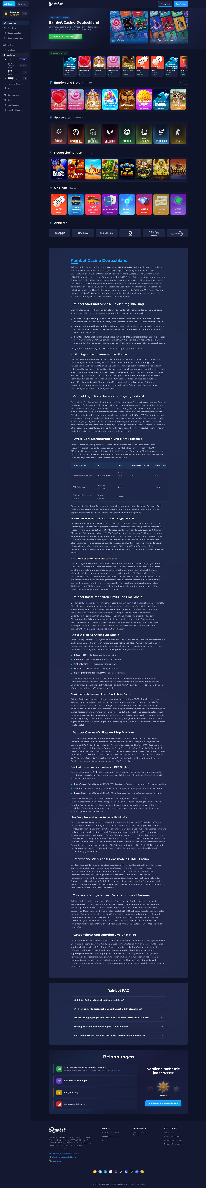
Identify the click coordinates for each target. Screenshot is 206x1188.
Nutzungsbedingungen (173, 1144)
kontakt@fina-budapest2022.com (65, 1153)
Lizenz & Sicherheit (172, 1136)
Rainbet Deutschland (110, 1136)
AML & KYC (168, 1133)
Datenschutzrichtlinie (173, 1140)
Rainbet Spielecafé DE (111, 1133)
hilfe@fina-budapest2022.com (64, 1157)
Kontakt (105, 1140)
